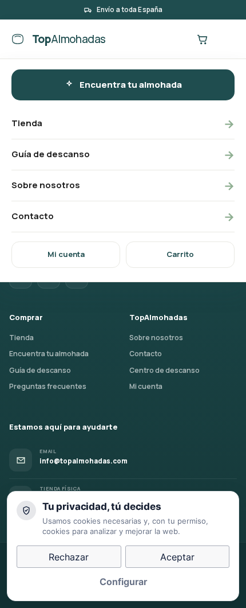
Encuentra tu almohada (131, 85)
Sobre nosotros (123, 185)
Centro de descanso (164, 370)
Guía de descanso (123, 154)
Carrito (180, 254)
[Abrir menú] (225, 39)
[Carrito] (202, 39)
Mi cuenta (66, 254)
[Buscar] (178, 39)
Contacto (123, 216)
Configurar (123, 581)
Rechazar (69, 557)
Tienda (123, 123)
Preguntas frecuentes (47, 386)
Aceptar (177, 557)
